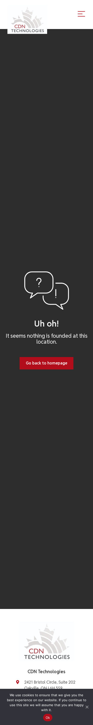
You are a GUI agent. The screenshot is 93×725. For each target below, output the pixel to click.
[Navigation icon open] (81, 14)
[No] (86, 706)
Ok (48, 718)
